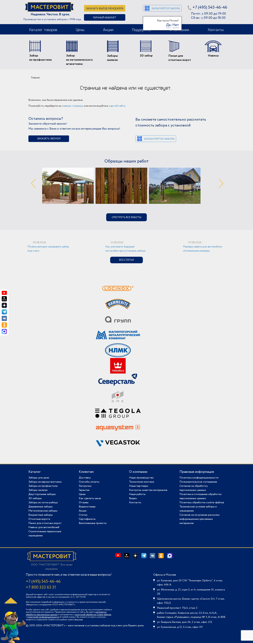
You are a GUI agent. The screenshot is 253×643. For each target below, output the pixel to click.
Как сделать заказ (90, 498)
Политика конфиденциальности (199, 478)
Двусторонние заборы (42, 494)
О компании (138, 471)
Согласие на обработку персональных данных (194, 488)
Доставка (85, 478)
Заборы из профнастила (42, 486)
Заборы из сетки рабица (43, 502)
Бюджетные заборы (40, 515)
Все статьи (126, 260)
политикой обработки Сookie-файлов (93, 614)
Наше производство (141, 478)
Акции (108, 30)
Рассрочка (85, 486)
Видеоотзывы (87, 507)
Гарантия (84, 490)
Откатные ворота (39, 519)
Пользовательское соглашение (198, 482)
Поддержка (141, 30)
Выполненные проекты (93, 523)
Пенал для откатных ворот (45, 523)
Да (168, 25)
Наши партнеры (138, 486)
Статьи (83, 515)
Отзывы (83, 502)
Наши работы (137, 494)
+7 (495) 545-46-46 (209, 7)
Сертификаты (87, 519)
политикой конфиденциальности (43, 617)
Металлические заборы (42, 511)
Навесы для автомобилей (43, 527)
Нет (175, 25)
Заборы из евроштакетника (44, 482)
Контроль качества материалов (148, 490)
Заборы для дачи (38, 478)
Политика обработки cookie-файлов (202, 502)
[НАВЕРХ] (10, 602)
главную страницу (72, 106)
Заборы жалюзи (38, 490)
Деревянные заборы (40, 507)
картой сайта (117, 106)
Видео (133, 498)
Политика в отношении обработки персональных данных (201, 496)
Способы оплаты (89, 482)
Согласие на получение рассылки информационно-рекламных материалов (199, 519)
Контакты (216, 30)
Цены (80, 30)
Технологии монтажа (141, 482)
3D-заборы (35, 498)
